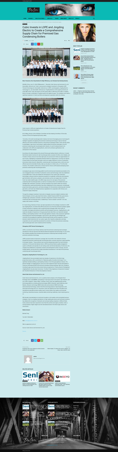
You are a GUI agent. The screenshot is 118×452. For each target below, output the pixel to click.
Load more (84, 82)
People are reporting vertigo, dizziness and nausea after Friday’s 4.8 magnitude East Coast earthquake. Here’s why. (84, 92)
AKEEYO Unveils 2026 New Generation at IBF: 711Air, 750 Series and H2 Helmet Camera (62, 384)
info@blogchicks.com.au (52, 445)
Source (24, 331)
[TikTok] (81, 440)
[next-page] (25, 390)
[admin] (23, 40)
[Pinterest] (38, 44)
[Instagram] (78, 440)
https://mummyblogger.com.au (39, 358)
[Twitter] (35, 44)
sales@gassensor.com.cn (31, 320)
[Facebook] (32, 44)
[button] (93, 18)
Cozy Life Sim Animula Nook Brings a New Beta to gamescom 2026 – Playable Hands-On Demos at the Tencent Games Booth (88, 59)
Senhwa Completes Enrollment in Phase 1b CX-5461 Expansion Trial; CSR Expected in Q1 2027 (30, 384)
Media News (28, 22)
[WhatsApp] (41, 44)
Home (24, 22)
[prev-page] (23, 390)
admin (26, 40)
